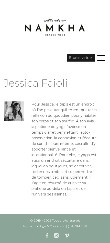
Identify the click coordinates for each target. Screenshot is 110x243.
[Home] (55, 27)
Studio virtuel (81, 57)
